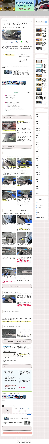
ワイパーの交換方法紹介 (11, 97)
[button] (26, 42)
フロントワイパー (10, 98)
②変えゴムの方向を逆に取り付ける (13, 105)
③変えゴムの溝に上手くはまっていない (14, 106)
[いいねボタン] (3, 400)
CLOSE (28, 92)
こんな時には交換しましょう (11, 95)
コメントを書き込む (17, 432)
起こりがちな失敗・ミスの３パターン (13, 102)
